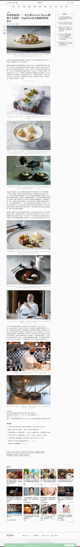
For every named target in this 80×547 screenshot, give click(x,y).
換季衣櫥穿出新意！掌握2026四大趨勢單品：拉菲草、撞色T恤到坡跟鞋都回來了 (65, 43)
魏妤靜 (17, 24)
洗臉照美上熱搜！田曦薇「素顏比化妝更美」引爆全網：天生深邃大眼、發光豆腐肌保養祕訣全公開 (65, 29)
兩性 (50, 6)
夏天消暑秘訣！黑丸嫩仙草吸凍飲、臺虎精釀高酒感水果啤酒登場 (31, 481)
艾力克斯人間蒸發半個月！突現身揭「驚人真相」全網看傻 (65, 23)
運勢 (45, 6)
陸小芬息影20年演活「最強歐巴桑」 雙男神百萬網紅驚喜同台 (48, 480)
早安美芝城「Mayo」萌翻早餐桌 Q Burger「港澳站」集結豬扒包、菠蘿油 (27, 435)
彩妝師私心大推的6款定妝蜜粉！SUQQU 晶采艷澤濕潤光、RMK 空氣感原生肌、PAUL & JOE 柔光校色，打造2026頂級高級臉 (65, 37)
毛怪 (56, 6)
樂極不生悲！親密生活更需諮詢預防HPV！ (14, 515)
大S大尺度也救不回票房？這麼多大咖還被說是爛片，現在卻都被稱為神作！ (31, 516)
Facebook (46, 535)
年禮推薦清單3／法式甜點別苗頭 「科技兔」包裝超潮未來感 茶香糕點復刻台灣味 (29, 432)
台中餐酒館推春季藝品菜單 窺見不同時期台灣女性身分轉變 (65, 480)
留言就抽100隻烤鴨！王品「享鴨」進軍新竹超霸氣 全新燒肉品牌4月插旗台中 (14, 481)
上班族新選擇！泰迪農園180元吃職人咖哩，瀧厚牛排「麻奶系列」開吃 (26, 438)
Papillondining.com (15, 416)
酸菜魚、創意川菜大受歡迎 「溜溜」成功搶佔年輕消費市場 (23, 429)
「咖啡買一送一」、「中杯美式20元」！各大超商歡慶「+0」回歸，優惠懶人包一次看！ (48, 516)
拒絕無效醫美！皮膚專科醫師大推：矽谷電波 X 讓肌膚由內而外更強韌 (48, 499)
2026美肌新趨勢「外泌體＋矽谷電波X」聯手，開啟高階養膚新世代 (31, 499)
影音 (61, 6)
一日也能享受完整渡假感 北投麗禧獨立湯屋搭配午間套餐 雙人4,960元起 (66, 18)
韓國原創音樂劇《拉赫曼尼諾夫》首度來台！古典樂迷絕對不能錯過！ (14, 499)
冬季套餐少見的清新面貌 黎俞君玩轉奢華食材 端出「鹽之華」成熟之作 (26, 426)
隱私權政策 (30, 545)
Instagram (56, 535)
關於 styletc (26, 535)
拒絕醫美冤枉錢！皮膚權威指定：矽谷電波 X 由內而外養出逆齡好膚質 (65, 516)
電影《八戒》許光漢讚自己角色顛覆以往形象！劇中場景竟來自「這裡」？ (65, 499)
